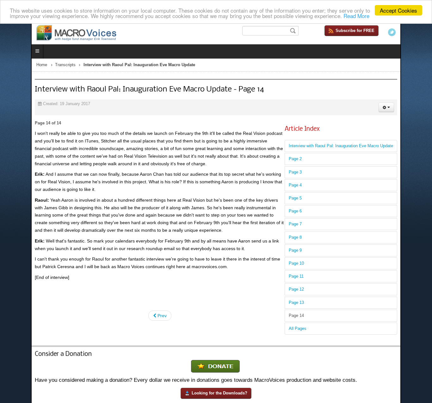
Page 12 (327, 290)
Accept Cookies (398, 10)
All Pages (328, 330)
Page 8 (326, 238)
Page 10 (327, 264)
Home (10, 66)
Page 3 (326, 173)
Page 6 (326, 212)
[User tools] (417, 108)
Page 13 (327, 303)
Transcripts (34, 66)
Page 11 (327, 277)
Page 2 (326, 160)
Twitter (423, 32)
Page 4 (326, 186)
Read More (356, 16)
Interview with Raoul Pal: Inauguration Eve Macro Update (372, 147)
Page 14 (327, 316)
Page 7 (326, 225)
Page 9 (326, 251)
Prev (161, 294)
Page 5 (326, 199)
